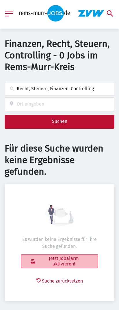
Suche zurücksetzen (62, 281)
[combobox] (59, 89)
